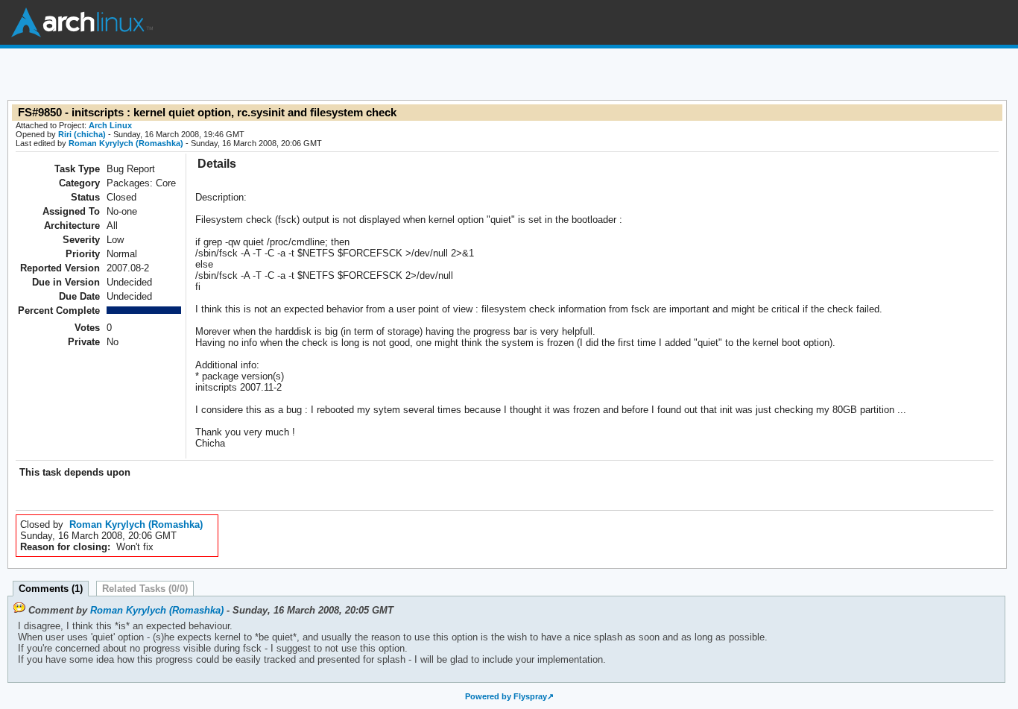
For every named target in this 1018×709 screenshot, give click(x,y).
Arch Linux (82, 22)
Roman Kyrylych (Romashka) (126, 143)
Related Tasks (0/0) (145, 588)
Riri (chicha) (82, 134)
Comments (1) (51, 588)
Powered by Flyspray (506, 696)
